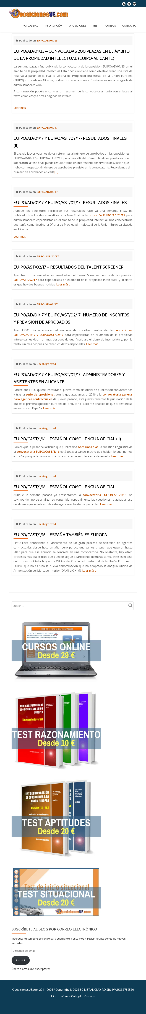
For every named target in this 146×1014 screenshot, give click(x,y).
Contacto (129, 25)
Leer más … (63, 284)
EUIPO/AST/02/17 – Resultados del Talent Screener (69, 267)
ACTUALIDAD (30, 25)
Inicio (54, 996)
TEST (96, 25)
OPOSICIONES (77, 25)
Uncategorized (46, 364)
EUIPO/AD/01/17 (47, 127)
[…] (56, 172)
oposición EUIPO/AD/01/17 (107, 215)
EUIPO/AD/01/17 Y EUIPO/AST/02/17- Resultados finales (70, 202)
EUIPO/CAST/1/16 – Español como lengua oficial (64, 486)
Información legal (71, 996)
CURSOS (110, 25)
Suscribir (20, 960)
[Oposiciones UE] (39, 13)
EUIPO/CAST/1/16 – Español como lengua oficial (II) (67, 438)
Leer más (20, 108)
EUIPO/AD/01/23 (47, 40)
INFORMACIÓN (53, 25)
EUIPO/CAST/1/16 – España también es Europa (60, 534)
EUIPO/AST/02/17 (47, 256)
